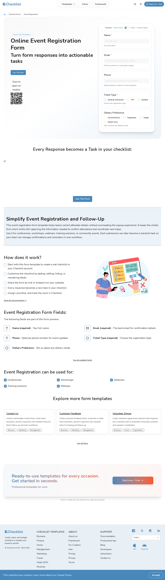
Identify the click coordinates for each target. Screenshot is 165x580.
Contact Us (12, 413)
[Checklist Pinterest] (150, 530)
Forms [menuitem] (85, 4)
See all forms (82, 443)
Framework (74, 540)
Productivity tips (108, 540)
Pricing (71, 553)
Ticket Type (111, 95)
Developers (106, 549)
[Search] (135, 4)
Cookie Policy (64, 575)
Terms (71, 562)
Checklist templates (50, 531)
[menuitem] (67, 4)
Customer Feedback (70, 413)
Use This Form (18, 72)
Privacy (71, 558)
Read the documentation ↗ (15, 300)
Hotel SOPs (42, 562)
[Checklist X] (142, 530)
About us (73, 536)
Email (107, 55)
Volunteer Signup (122, 413)
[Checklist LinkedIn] (158, 530)
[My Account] (140, 4)
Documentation (107, 536)
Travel (40, 558)
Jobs (70, 549)
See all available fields (82, 360)
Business (41, 536)
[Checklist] (12, 4)
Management (43, 549)
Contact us (105, 558)
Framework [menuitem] (100, 4)
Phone (107, 75)
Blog (102, 545)
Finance (40, 540)
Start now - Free (131, 480)
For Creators (74, 545)
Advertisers (106, 553)
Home (40, 545)
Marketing (42, 553)
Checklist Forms (15, 14)
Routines (41, 566)
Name (108, 35)
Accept (156, 575)
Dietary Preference (114, 112)
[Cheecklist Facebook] (133, 530)
